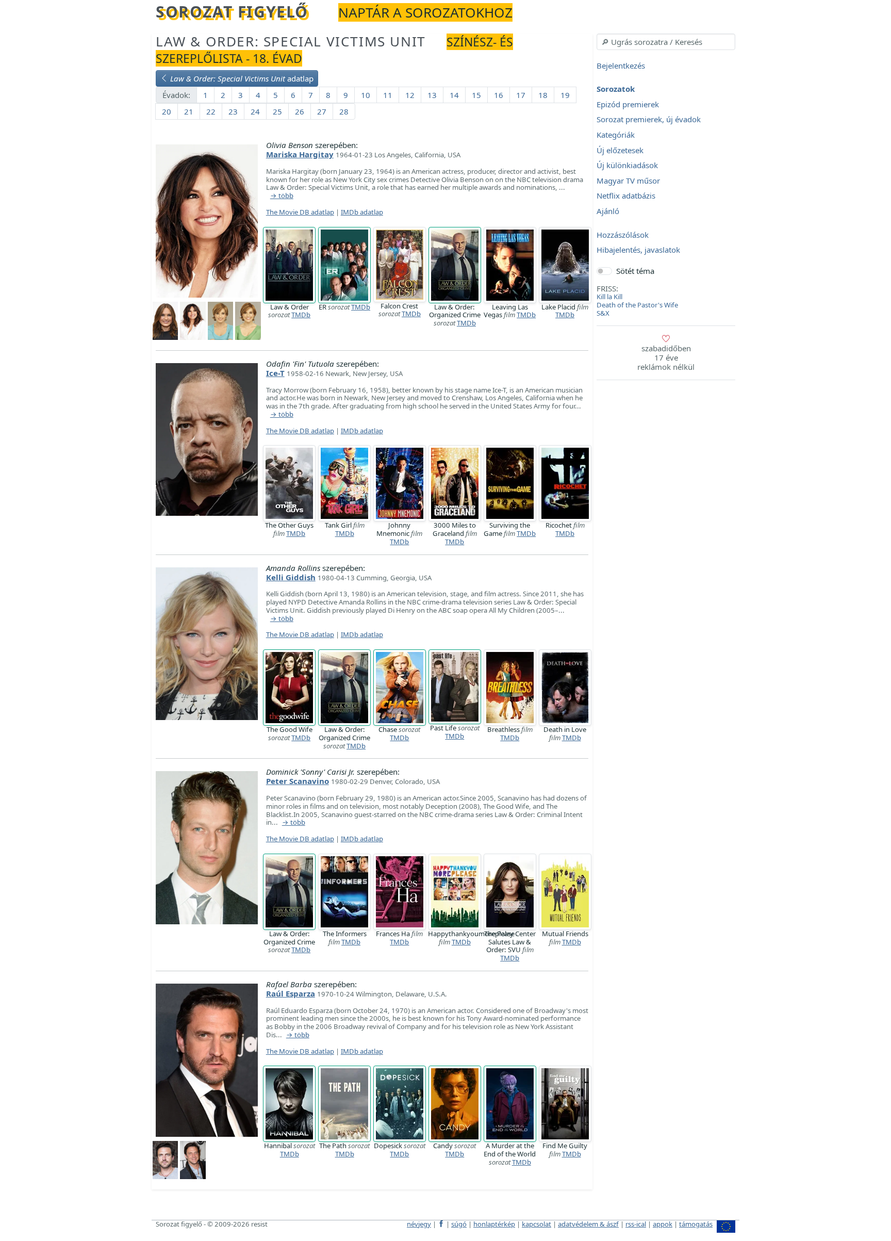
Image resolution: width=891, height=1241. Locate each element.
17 (520, 95)
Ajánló (608, 211)
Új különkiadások (627, 165)
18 (543, 95)
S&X (603, 313)
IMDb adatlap (362, 212)
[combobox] (666, 42)
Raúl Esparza (290, 993)
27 (321, 111)
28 (344, 111)
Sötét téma (635, 270)
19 (565, 95)
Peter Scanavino (297, 781)
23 (233, 111)
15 (476, 95)
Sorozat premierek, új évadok (649, 120)
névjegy (419, 1224)
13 (432, 95)
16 (498, 95)
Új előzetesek (620, 150)
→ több (281, 196)
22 (211, 111)
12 (410, 95)
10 (365, 95)
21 (188, 111)
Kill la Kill (609, 296)
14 (454, 95)
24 (255, 111)
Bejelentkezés (621, 65)
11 (387, 95)
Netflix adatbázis (626, 196)
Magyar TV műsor (628, 180)
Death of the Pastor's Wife (637, 304)
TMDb (300, 314)
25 (277, 111)
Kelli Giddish (291, 577)
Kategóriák (616, 134)
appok (662, 1224)
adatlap (242, 78)
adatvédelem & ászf (588, 1224)
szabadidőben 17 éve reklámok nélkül (666, 357)
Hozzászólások (623, 235)
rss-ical (635, 1224)
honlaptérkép (494, 1224)
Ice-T (275, 373)
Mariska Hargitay (300, 154)
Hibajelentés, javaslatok (638, 250)
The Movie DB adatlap (300, 212)
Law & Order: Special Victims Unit (291, 41)
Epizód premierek (628, 104)
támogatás (696, 1224)
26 (299, 111)
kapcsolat (536, 1224)
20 (166, 111)
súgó (459, 1224)
